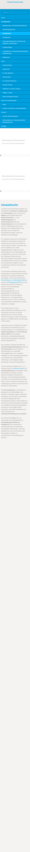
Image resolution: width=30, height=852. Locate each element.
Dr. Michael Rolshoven (9, 81)
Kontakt (3, 126)
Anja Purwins (7, 77)
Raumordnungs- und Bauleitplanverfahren (14, 280)
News (4, 104)
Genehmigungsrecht (9, 29)
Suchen (26, 12)
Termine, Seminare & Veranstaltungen (14, 108)
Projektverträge (7, 47)
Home (3, 18)
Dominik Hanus (7, 65)
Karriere (3, 112)
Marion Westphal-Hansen (10, 96)
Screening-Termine (18, 368)
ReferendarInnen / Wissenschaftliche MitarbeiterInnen (14, 121)
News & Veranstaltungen (8, 100)
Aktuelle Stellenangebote (10, 116)
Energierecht (6, 37)
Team (3, 61)
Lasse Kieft (6, 69)
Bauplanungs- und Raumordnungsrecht (15, 25)
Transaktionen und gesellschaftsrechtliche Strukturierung (15, 52)
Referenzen (6, 57)
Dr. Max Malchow (8, 73)
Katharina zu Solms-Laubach (11, 89)
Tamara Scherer (7, 85)
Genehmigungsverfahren (14, 282)
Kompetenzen (5, 21)
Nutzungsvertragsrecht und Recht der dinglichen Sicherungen (14, 42)
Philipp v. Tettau (7, 92)
